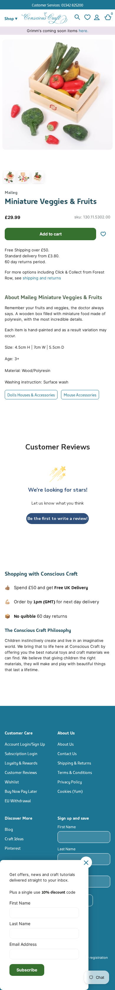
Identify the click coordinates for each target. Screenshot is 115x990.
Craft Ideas (14, 838)
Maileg (11, 192)
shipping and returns (42, 278)
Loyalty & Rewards (21, 763)
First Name (67, 827)
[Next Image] (107, 113)
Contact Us (67, 753)
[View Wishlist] (86, 18)
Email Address (23, 944)
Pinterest (13, 848)
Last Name (66, 849)
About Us (66, 744)
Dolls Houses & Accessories (31, 394)
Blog (9, 829)
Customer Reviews (21, 772)
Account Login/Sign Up (25, 744)
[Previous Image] (8, 113)
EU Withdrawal (18, 800)
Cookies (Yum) (70, 791)
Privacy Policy (70, 781)
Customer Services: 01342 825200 (57, 5)
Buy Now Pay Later (21, 791)
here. (83, 30)
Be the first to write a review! (57, 518)
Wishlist (12, 781)
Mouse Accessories (80, 394)
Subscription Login (21, 753)
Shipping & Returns (74, 763)
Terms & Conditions (75, 772)
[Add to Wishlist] (105, 234)
